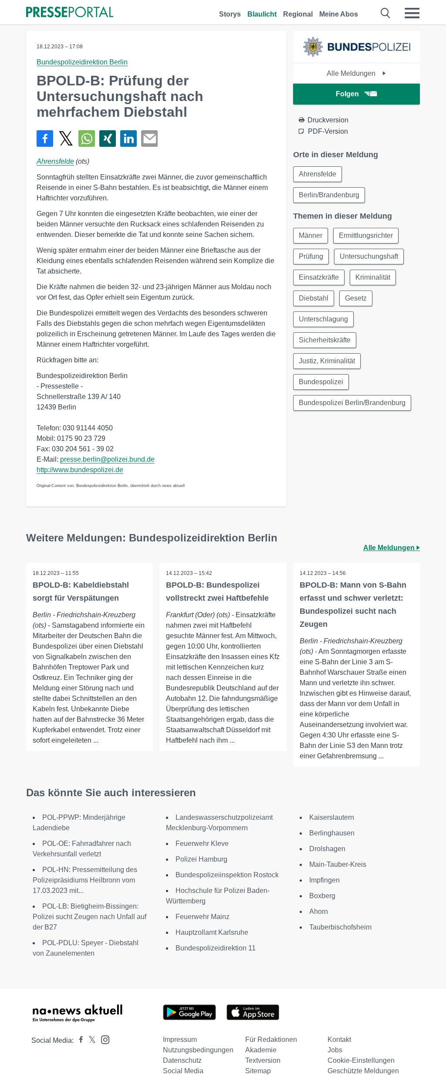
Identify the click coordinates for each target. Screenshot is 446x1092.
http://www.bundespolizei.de (80, 469)
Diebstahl (313, 298)
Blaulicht (262, 14)
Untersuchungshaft (369, 256)
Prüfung (311, 256)
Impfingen (324, 880)
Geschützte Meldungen (363, 1071)
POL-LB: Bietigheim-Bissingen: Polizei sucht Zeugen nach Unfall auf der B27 (89, 917)
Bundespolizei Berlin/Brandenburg (352, 402)
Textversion (262, 1060)
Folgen (347, 94)
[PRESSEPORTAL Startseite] (69, 12)
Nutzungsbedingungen (198, 1050)
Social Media (183, 1071)
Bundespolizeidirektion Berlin (82, 62)
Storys (230, 14)
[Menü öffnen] (412, 13)
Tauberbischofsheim (340, 927)
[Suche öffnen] (385, 13)
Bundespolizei (321, 381)
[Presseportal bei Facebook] (78, 1040)
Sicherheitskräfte (325, 340)
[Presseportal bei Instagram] (102, 1039)
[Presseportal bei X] (89, 1040)
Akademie (261, 1050)
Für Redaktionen (271, 1039)
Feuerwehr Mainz (203, 916)
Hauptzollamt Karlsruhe (212, 932)
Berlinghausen (332, 833)
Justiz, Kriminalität (327, 361)
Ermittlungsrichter (366, 235)
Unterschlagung (323, 319)
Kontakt (339, 1039)
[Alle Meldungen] (356, 55)
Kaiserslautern (331, 817)
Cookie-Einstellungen (361, 1060)
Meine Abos (338, 14)
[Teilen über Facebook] (45, 138)
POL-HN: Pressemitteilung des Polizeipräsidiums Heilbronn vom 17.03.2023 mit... (85, 880)
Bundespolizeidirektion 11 (216, 948)
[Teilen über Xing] (107, 138)
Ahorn (318, 911)
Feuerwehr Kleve (202, 843)
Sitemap (258, 1071)
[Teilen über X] (65, 138)
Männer (310, 235)
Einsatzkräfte (319, 277)
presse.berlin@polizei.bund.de (107, 459)
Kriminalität (372, 277)
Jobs (335, 1050)
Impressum (180, 1039)
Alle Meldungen (352, 73)
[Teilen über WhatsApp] (86, 138)
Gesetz (356, 298)
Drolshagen (327, 848)
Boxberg (322, 895)
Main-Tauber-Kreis (337, 864)
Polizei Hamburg (201, 859)
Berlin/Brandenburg (329, 195)
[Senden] (149, 138)
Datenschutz (182, 1060)
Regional (298, 14)
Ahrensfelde (55, 161)
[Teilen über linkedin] (128, 138)
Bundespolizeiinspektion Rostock (227, 875)
